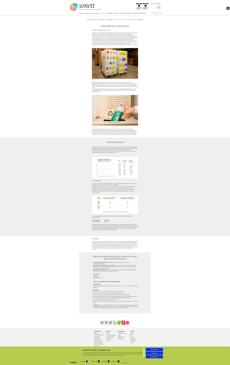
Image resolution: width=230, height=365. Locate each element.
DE (151, 3)
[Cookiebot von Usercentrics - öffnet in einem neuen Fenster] (73, 363)
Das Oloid (128, 19)
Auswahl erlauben (154, 353)
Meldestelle (97, 336)
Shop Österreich (110, 337)
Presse (131, 342)
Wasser (133, 19)
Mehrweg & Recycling (139, 13)
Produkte (81, 13)
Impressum (96, 345)
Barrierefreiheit (98, 340)
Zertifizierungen (100, 19)
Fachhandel (109, 338)
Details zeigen (124, 362)
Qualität (103, 13)
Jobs (131, 335)
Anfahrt (132, 337)
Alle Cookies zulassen (154, 349)
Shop (120, 13)
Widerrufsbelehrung (99, 344)
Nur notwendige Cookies (154, 356)
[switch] (98, 361)
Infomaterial (121, 337)
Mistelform (109, 13)
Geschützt (120, 338)
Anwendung (88, 13)
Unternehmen (96, 13)
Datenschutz (97, 338)
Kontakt (132, 333)
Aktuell (115, 13)
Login (159, 6)
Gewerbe (108, 340)
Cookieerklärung (98, 342)
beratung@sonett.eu (97, 266)
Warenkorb (158, 7)
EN (153, 3)
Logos (119, 335)
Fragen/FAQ (133, 338)
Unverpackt (133, 340)
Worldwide (158, 3)
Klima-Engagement (128, 13)
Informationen (140, 19)
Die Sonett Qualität (91, 19)
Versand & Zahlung (110, 335)
